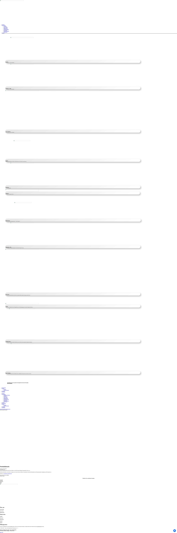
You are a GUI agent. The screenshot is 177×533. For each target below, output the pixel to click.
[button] (89, 25)
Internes (1, 522)
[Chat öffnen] (174, 530)
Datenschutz (2, 519)
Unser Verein (2, 509)
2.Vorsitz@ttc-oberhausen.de (7, 473)
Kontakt (1, 516)
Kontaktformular (39, 526)
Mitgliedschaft (2, 512)
